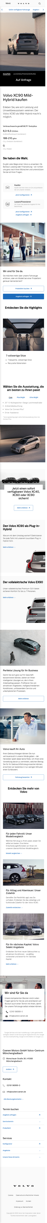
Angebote (6, 1150)
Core (10, 397)
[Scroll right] (43, 10)
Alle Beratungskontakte (12, 1099)
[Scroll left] (2, 10)
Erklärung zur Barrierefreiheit (23, 1207)
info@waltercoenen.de (18, 1016)
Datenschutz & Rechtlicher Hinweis (27, 1195)
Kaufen (6, 74)
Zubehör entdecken (13, 907)
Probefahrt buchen (22, 289)
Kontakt (28, 1201)
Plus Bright (21, 397)
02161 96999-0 (16, 1011)
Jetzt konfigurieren (22, 195)
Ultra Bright (34, 397)
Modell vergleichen (13, 853)
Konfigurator (7, 1144)
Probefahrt (7, 1128)
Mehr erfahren (22, 508)
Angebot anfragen (22, 215)
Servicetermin (8, 1122)
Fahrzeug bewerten (22, 777)
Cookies (10, 1195)
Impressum (19, 1201)
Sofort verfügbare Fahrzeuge (19, 10)
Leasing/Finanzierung (24, 74)
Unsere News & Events (11, 1157)
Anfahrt (9, 1069)
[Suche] (39, 3)
